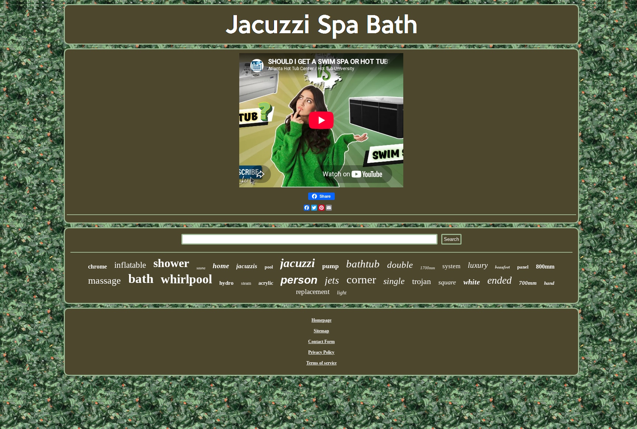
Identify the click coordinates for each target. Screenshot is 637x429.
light (342, 292)
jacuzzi (297, 263)
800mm (545, 266)
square (447, 282)
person (299, 280)
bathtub (363, 264)
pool (269, 267)
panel (523, 267)
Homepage (321, 320)
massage (104, 280)
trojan (421, 281)
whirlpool (186, 279)
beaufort (502, 267)
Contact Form (321, 341)
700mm (528, 283)
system (451, 266)
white (471, 282)
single (394, 281)
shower (171, 263)
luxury (478, 265)
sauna (200, 268)
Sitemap (321, 330)
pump (330, 266)
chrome (97, 266)
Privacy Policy (321, 352)
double (400, 265)
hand (549, 283)
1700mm (427, 268)
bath (140, 278)
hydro (226, 283)
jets (332, 280)
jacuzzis (246, 266)
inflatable (130, 265)
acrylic (265, 283)
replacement (313, 291)
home (221, 266)
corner (361, 279)
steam (246, 283)
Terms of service (321, 363)
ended (499, 280)
